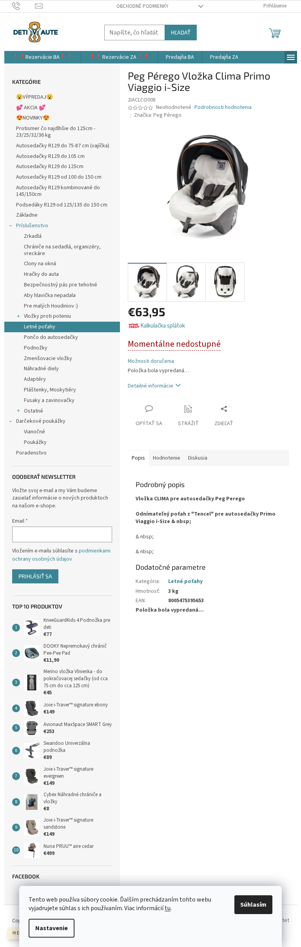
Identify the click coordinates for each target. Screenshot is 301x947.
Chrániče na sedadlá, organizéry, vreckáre (62, 250)
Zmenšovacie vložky (48, 358)
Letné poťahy (39, 327)
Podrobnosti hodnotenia (223, 107)
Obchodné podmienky (142, 6)
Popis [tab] (138, 458)
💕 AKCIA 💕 (30, 108)
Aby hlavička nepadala (50, 295)
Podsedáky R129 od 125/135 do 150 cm (61, 205)
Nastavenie (51, 928)
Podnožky (35, 348)
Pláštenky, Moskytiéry (50, 390)
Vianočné (34, 432)
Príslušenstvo (32, 226)
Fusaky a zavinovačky (49, 400)
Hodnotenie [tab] (166, 458)
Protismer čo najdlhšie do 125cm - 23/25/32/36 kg (55, 132)
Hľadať (180, 32)
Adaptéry (35, 379)
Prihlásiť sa (35, 576)
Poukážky (35, 442)
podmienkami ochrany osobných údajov (61, 555)
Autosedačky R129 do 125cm (49, 166)
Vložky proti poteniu (47, 316)
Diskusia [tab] (197, 458)
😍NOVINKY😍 (32, 118)
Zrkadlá (33, 236)
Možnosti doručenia (151, 361)
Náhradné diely (41, 369)
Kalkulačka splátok (162, 326)
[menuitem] (42, 57)
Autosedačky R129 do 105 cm (50, 156)
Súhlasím (253, 904)
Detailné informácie (150, 386)
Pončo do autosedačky (51, 337)
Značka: (157, 115)
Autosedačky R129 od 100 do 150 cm (59, 177)
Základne (27, 215)
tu (167, 908)
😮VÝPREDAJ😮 (34, 97)
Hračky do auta (41, 274)
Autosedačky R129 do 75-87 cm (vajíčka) (62, 146)
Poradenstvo (31, 453)
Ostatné (33, 411)
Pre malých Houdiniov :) (51, 306)
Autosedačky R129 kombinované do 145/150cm (58, 191)
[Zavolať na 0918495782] (23, 5)
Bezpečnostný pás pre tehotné (60, 285)
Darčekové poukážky (40, 421)
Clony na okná (40, 264)
